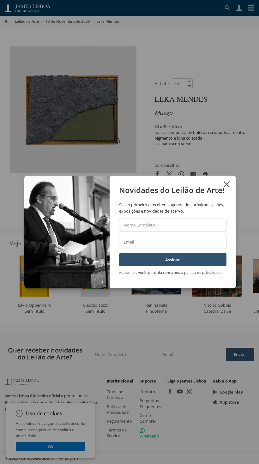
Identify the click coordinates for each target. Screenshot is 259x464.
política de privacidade (202, 272)
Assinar (172, 259)
